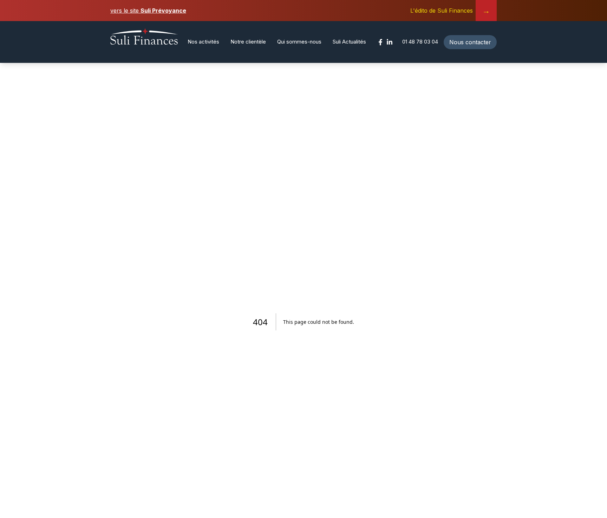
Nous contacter (470, 42)
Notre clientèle (248, 41)
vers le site (148, 10)
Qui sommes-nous (299, 41)
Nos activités (203, 41)
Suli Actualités (349, 41)
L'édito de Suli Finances (450, 10)
